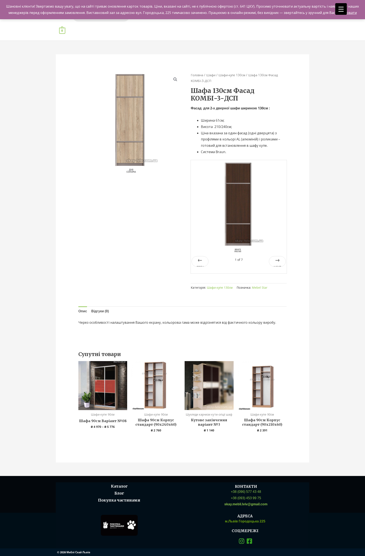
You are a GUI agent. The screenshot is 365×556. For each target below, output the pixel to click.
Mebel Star (259, 287)
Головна (197, 75)
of (239, 260)
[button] (175, 79)
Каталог (119, 486)
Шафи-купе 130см (231, 75)
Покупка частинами (119, 500)
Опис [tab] (82, 311)
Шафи (210, 75)
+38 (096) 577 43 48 (246, 491)
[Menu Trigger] (341, 9)
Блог (119, 493)
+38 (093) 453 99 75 (246, 498)
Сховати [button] (350, 12)
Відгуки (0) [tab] (100, 311)
